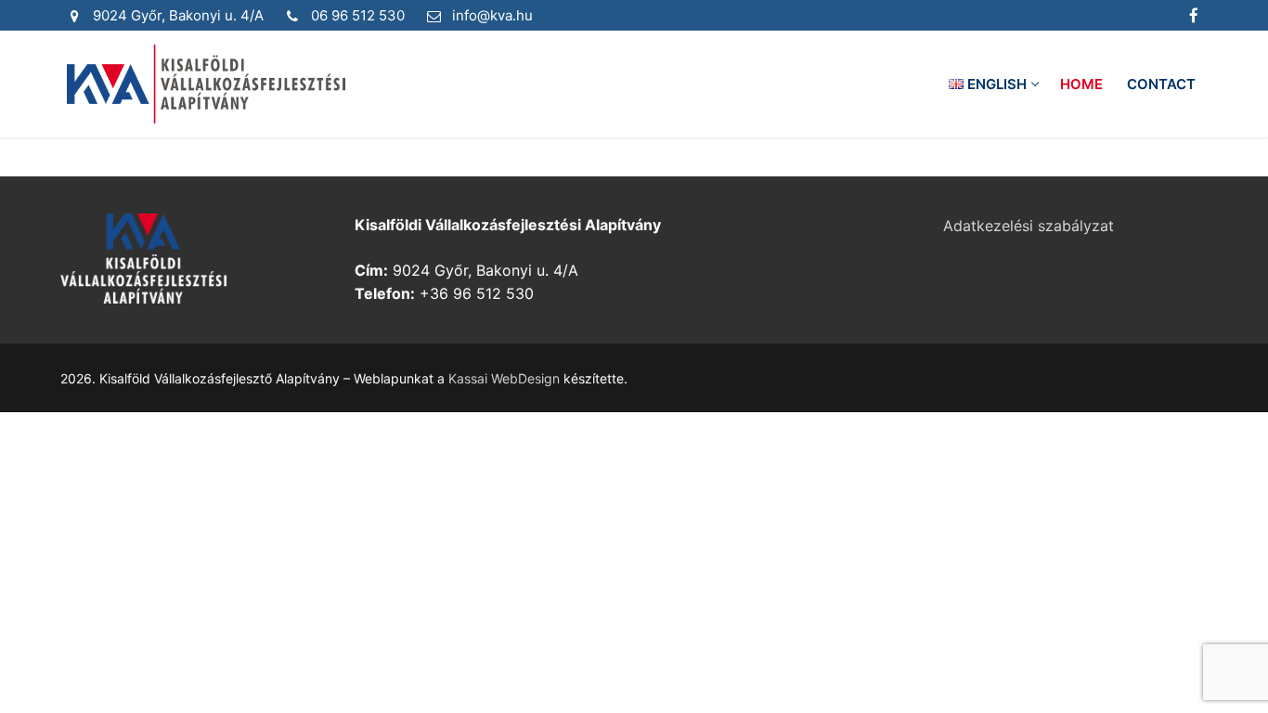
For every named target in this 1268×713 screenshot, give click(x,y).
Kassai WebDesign (504, 378)
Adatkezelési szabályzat (1028, 225)
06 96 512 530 (358, 15)
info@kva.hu (492, 15)
